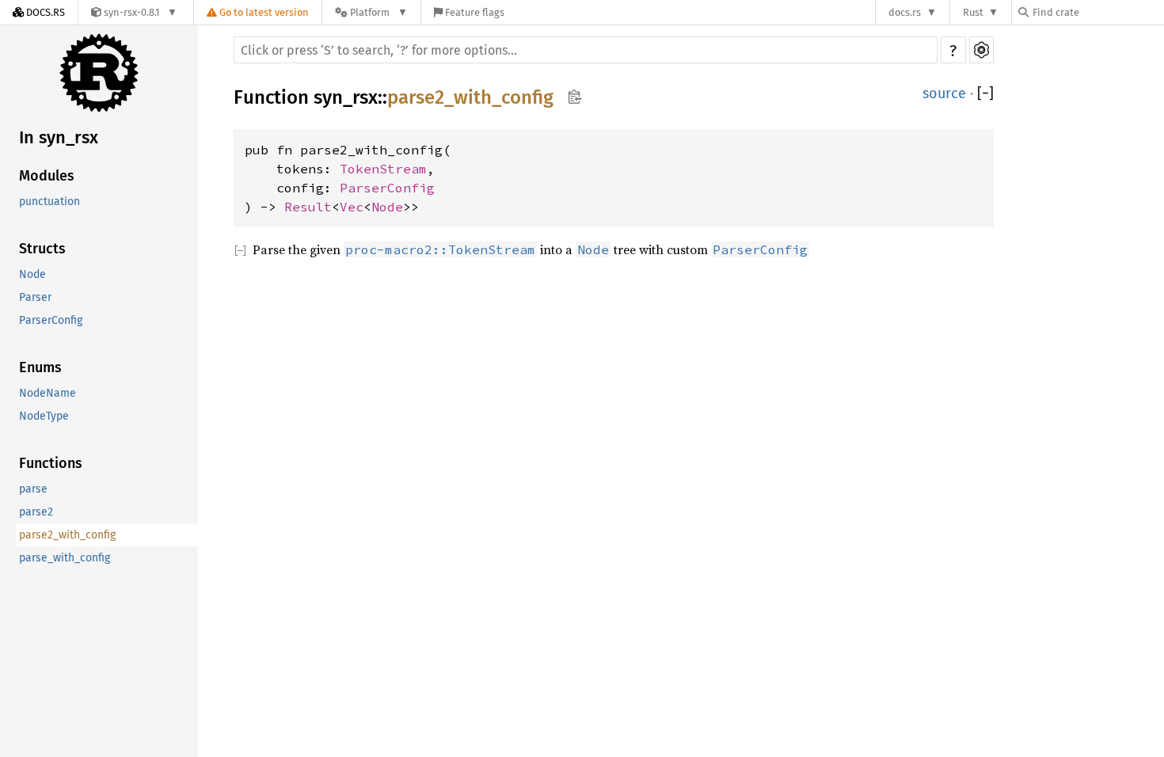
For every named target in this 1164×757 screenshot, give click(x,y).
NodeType (44, 416)
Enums (40, 367)
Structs (42, 248)
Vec (351, 207)
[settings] (981, 49)
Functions (50, 463)
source (944, 93)
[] (985, 93)
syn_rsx (346, 97)
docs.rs (904, 12)
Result (308, 207)
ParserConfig (50, 320)
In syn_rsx (58, 137)
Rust (973, 12)
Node (32, 274)
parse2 (36, 512)
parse (33, 489)
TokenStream (383, 169)
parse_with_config (64, 558)
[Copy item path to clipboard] (574, 96)
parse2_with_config (67, 535)
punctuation (49, 201)
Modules (46, 175)
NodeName (47, 393)
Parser (35, 297)
